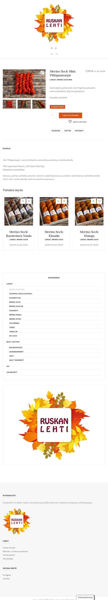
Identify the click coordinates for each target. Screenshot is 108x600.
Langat (53, 80)
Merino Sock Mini (64, 80)
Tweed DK (13, 332)
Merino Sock (22, 240)
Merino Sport (15, 319)
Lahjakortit (11, 372)
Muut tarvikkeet (16, 360)
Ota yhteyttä (8, 559)
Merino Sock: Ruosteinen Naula (19, 234)
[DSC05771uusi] (24, 104)
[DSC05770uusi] (9, 104)
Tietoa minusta (9, 548)
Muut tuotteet (13, 342)
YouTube (6, 579)
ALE (7, 366)
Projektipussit (16, 348)
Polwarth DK (15, 298)
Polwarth (13, 311)
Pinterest (79, 131)
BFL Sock (13, 336)
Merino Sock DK (16, 306)
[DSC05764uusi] (39, 104)
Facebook (56, 131)
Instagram (7, 575)
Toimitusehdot (9, 555)
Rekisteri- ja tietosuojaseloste (15, 551)
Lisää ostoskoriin (70, 115)
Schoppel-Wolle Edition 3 (20, 294)
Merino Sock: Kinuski (54, 234)
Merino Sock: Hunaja (89, 234)
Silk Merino (14, 323)
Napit (11, 356)
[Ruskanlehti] (54, 23)
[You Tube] (55, 48)
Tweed (12, 327)
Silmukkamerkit (16, 352)
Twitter (67, 131)
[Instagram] (51, 48)
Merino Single (15, 315)
